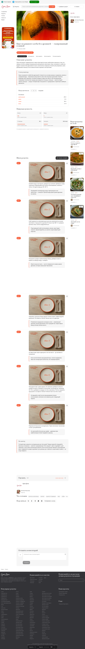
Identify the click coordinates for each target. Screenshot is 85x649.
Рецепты (3, 13)
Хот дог (3, 635)
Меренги (32, 638)
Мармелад (32, 627)
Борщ (2, 604)
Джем (43, 611)
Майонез (44, 633)
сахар (19, 101)
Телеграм (32, 581)
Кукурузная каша (20, 630)
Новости (3, 17)
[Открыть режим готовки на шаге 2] (67, 200)
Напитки (44, 635)
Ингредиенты (31, 56)
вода (19, 103)
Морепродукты (4, 619)
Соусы (43, 614)
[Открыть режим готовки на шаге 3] (67, 238)
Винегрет (18, 609)
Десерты (32, 617)
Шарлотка (32, 614)
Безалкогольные (45, 638)
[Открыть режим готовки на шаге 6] (67, 366)
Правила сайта (30, 644)
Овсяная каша (19, 625)
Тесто (17, 638)
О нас (61, 601)
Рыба (2, 617)
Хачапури (32, 607)
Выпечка (18, 637)
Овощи (2, 620)
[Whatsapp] (38, 501)
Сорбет (43, 591)
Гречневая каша (19, 627)
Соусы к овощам (45, 620)
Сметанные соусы (46, 627)
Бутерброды (4, 629)
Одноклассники (33, 579)
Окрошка (3, 607)
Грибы (2, 622)
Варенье (44, 609)
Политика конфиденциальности (39, 644)
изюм (19, 99)
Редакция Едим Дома (63, 604)
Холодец (3, 638)
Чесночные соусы (46, 629)
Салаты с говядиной (20, 601)
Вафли (31, 609)
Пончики (32, 611)
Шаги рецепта (39, 56)
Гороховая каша (19, 633)
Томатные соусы (45, 625)
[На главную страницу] (6, 6)
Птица (2, 612)
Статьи (3, 15)
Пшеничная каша (19, 635)
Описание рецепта (22, 56)
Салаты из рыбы (19, 604)
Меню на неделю (33, 1)
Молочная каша (19, 629)
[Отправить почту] (82, 580)
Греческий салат (19, 611)
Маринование (45, 607)
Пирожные (32, 624)
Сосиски (3, 627)
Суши (17, 593)
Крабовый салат (19, 612)
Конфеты (32, 620)
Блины (31, 596)
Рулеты (31, 606)
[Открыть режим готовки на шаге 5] (67, 332)
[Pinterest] (41, 501)
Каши (17, 619)
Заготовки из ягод (46, 599)
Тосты (17, 591)
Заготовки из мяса (46, 595)
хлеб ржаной (21, 97)
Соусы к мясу (45, 616)
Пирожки (32, 599)
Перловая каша (19, 632)
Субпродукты (4, 614)
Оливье (17, 607)
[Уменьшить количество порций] (31, 90)
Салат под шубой (20, 614)
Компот (43, 612)
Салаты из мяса (19, 598)
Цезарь (17, 617)
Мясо (2, 611)
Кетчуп (43, 632)
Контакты (56, 644)
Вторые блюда (4, 609)
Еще (67, 496)
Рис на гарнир (45, 606)
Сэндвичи (3, 633)
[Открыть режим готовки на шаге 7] (67, 405)
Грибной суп (4, 595)
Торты (31, 619)
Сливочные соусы (46, 622)
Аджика (43, 630)
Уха (2, 606)
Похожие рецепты (57, 56)
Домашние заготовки (47, 593)
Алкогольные (45, 637)
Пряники (32, 616)
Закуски (3, 624)
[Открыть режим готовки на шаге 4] (67, 296)
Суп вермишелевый (5, 601)
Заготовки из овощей (47, 596)
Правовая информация (49, 644)
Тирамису (32, 633)
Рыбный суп (4, 598)
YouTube (40, 577)
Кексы (31, 604)
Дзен (45, 577)
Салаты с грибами (20, 603)
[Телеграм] (35, 501)
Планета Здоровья (7, 1)
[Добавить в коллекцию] (82, 128)
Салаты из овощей (20, 606)
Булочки (31, 612)
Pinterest (32, 582)
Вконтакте (32, 577)
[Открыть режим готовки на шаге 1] (67, 163)
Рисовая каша (19, 624)
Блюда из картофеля (46, 603)
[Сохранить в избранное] (80, 128)
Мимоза (17, 616)
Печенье (31, 598)
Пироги (31, 595)
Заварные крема (33, 632)
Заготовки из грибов (46, 598)
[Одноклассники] (31, 501)
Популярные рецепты (8, 589)
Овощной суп (4, 599)
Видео (3, 19)
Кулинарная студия (63, 591)
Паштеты (3, 630)
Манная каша (19, 622)
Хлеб (31, 591)
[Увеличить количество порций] (35, 90)
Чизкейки (32, 625)
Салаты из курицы (20, 599)
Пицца (31, 593)
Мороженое (32, 622)
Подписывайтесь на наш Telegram (21, 1)
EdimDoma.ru (11, 577)
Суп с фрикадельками (6, 603)
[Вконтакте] (28, 501)
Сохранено (4, 11)
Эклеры (31, 635)
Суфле (31, 637)
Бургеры (3, 632)
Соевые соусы (45, 624)
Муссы (31, 630)
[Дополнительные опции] (55, 647)
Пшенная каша (19, 620)
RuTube (40, 581)
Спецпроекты (62, 595)
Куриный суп (4, 593)
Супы (2, 591)
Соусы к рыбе (45, 619)
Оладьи (31, 603)
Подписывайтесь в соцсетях (39, 575)
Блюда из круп (45, 604)
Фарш (2, 616)
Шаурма (3, 637)
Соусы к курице (45, 617)
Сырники (32, 601)
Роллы (17, 595)
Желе (31, 629)
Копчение (44, 601)
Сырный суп (4, 596)
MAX (40, 582)
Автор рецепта (47, 56)
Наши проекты (64, 589)
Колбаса (3, 625)
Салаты (17, 596)
